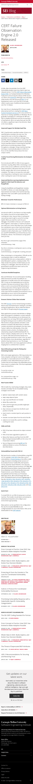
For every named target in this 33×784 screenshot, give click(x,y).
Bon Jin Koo (16, 566)
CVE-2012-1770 (17, 481)
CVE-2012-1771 (27, 481)
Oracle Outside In (16, 459)
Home (3, 17)
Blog (23, 17)
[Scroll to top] (31, 781)
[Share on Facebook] (3, 80)
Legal (2, 774)
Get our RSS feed (17, 700)
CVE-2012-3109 (21, 485)
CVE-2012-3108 (12, 485)
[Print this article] (20, 80)
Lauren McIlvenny (13, 583)
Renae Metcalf (17, 554)
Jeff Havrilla (11, 581)
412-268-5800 (5, 745)
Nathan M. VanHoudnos (16, 582)
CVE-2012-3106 (23, 483)
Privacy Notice (5, 771)
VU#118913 (14, 457)
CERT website (16, 510)
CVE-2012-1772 (5, 483)
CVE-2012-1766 (10, 479)
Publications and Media (13, 17)
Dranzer (9, 304)
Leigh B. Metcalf (14, 649)
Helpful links (4, 752)
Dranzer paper (23, 309)
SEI (2, 749)
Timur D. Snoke (24, 649)
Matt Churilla (19, 581)
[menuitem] (10, 5)
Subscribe (16, 696)
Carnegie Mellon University (13, 780)
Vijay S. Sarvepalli (14, 555)
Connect (3, 755)
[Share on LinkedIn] (12, 80)
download (13, 97)
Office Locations (6, 768)
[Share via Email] (16, 80)
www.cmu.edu (5, 777)
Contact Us (4, 765)
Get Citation (4, 65)
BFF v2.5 (22, 443)
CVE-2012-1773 (14, 483)
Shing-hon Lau (5, 582)
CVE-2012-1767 (19, 479)
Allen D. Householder (15, 567)
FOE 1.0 (23, 99)
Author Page (4, 539)
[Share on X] (7, 80)
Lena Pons (26, 581)
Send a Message (5, 541)
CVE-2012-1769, (8, 481)
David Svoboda (14, 618)
